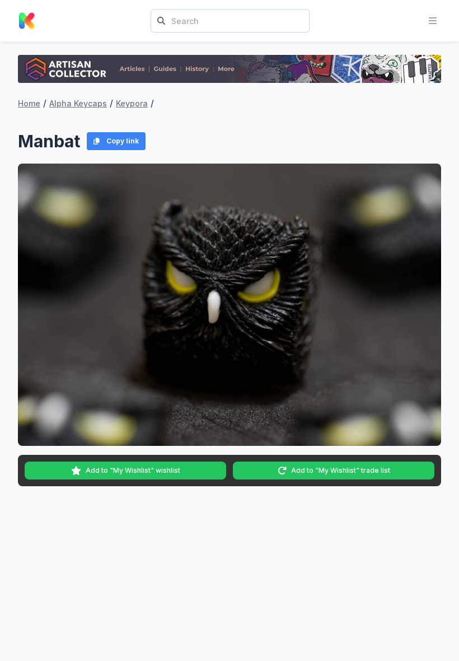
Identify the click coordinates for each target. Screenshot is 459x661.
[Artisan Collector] (229, 69)
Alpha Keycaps (78, 103)
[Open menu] (432, 21)
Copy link (122, 141)
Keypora (132, 103)
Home (29, 103)
